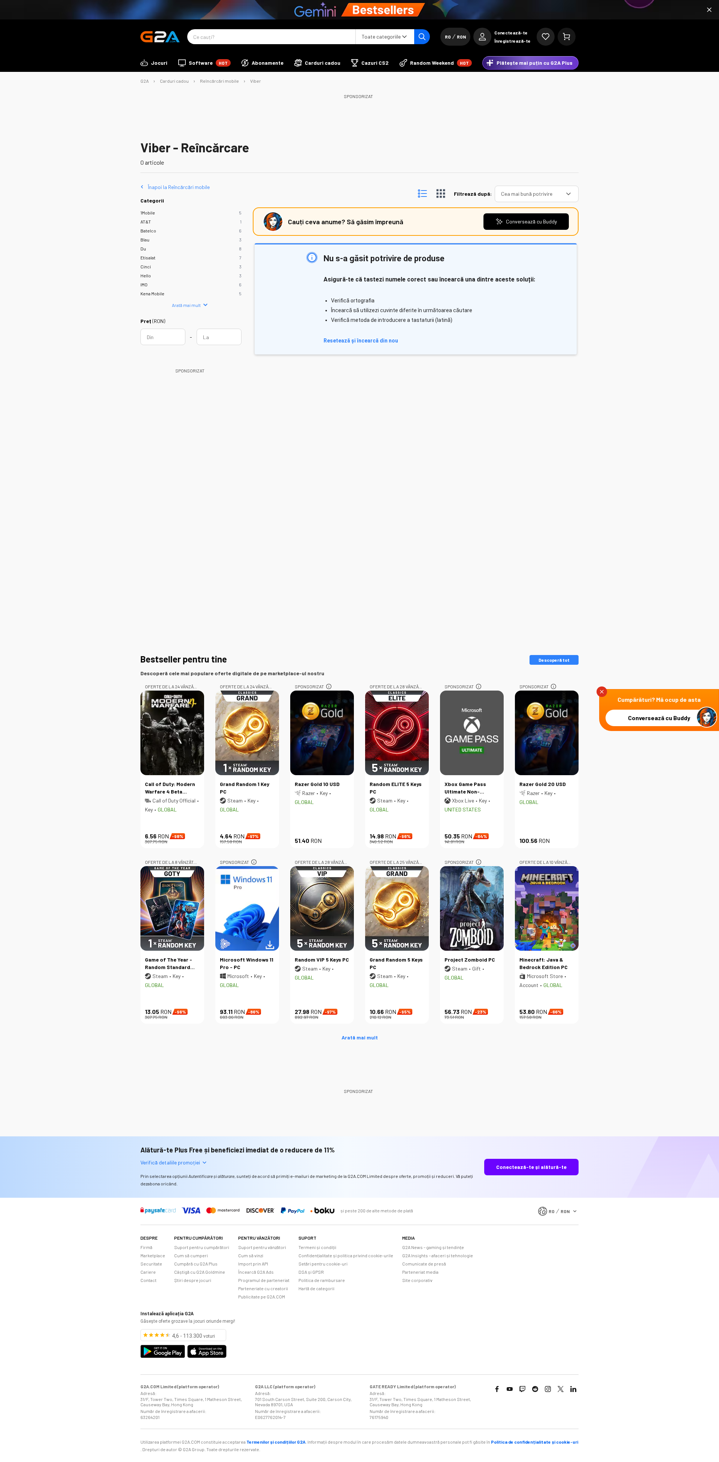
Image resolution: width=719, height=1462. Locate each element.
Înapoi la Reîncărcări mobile (179, 186)
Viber (255, 80)
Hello (145, 275)
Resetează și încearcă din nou (361, 341)
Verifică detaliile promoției (170, 1162)
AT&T (145, 221)
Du (143, 248)
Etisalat (147, 257)
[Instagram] (548, 1389)
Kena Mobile (152, 293)
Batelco (148, 230)
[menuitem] (153, 63)
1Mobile (147, 212)
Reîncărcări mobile (219, 80)
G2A (144, 80)
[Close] (709, 9)
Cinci (145, 266)
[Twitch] (522, 1389)
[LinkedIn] (573, 1389)
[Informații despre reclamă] (328, 686)
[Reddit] (535, 1389)
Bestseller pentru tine (183, 659)
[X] (560, 1389)
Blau (144, 239)
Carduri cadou (174, 80)
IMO (144, 284)
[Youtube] (509, 1389)
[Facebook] (497, 1389)
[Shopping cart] (567, 37)
